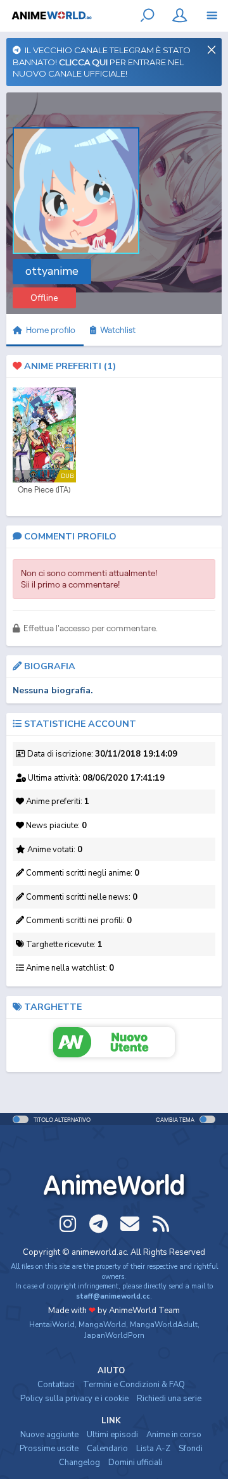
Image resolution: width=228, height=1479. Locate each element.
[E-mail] (129, 1224)
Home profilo (49, 330)
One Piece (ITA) (44, 489)
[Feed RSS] (161, 1224)
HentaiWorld (52, 1324)
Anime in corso (173, 1434)
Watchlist (116, 330)
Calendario (107, 1448)
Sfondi (191, 1448)
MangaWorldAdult (164, 1324)
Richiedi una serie (169, 1398)
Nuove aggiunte (49, 1434)
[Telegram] (98, 1224)
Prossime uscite (49, 1448)
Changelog (79, 1462)
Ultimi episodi (112, 1434)
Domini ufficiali (135, 1462)
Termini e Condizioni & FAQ (134, 1384)
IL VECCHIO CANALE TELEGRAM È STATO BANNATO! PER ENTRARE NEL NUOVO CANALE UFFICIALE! (102, 62)
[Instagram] (67, 1224)
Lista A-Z (153, 1448)
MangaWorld (102, 1324)
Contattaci (56, 1384)
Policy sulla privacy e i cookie (74, 1398)
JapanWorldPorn (114, 1335)
